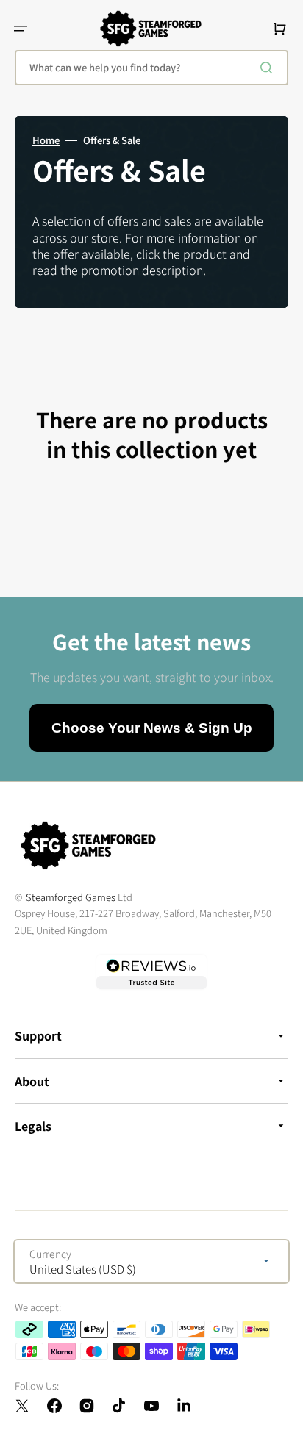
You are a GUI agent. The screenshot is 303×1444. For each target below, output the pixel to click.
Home (46, 140)
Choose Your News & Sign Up (151, 728)
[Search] (269, 67)
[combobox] (151, 67)
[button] (20, 28)
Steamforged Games (70, 897)
